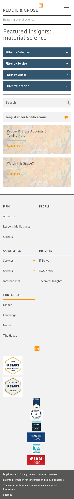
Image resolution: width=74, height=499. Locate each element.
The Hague (10, 335)
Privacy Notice (27, 474)
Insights (45, 251)
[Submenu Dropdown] (19, 260)
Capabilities (12, 251)
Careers (8, 237)
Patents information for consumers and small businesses (33, 479)
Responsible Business (16, 226)
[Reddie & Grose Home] (23, 7)
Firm (6, 206)
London (7, 305)
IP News (44, 260)
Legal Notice (10, 474)
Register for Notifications (26, 117)
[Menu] (66, 7)
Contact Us (12, 295)
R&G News (46, 271)
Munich (7, 325)
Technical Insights (50, 281)
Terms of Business (47, 474)
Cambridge (9, 315)
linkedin (37, 348)
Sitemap (7, 494)
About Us (9, 216)
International (11, 281)
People (44, 206)
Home (6, 19)
